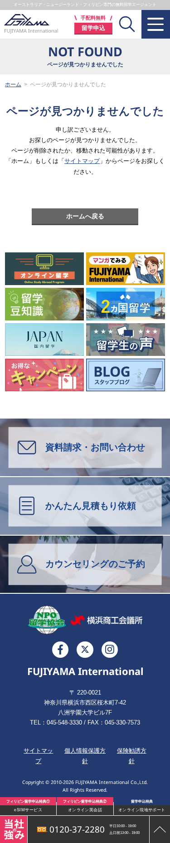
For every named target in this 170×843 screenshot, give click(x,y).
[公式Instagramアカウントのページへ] (110, 649)
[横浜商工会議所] (107, 620)
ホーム (13, 84)
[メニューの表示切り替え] (155, 24)
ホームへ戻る (85, 216)
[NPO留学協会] (47, 620)
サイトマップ (82, 161)
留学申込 (93, 28)
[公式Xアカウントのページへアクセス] (85, 649)
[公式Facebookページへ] (60, 649)
